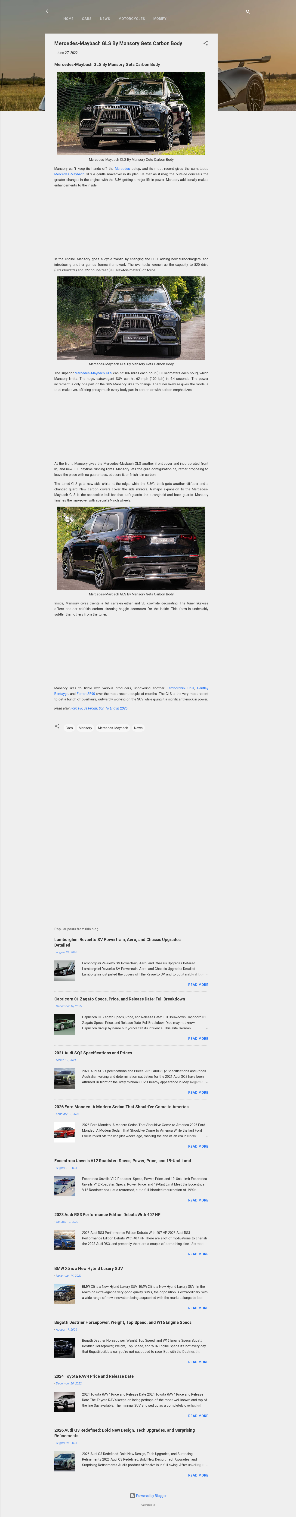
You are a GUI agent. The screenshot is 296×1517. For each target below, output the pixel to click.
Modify (159, 19)
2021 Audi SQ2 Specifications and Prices (93, 1052)
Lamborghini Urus (180, 688)
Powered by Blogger (150, 1496)
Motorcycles (131, 19)
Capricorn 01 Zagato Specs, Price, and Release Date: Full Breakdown (119, 999)
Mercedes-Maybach (69, 174)
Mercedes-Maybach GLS (93, 373)
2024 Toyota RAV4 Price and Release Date (94, 1376)
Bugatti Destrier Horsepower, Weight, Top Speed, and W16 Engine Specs (122, 1322)
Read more (198, 985)
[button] (205, 44)
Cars (87, 19)
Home (68, 19)
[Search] (248, 13)
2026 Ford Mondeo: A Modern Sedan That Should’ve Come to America (121, 1106)
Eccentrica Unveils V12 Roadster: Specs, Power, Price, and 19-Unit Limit (122, 1160)
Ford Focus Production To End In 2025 (99, 708)
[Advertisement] (236, 103)
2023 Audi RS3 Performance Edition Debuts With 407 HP (107, 1214)
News (105, 19)
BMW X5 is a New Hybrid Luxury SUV (88, 1268)
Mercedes (122, 169)
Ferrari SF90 (86, 694)
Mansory (85, 728)
